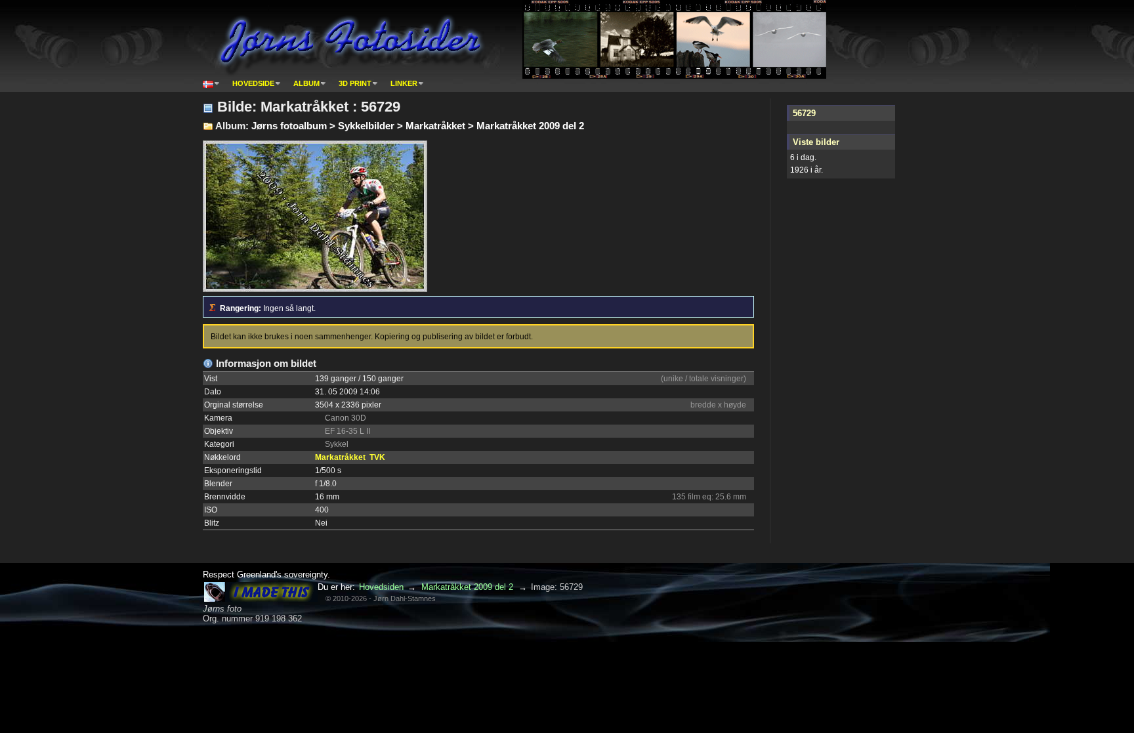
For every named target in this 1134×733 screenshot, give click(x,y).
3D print (355, 83)
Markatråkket (340, 457)
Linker (403, 83)
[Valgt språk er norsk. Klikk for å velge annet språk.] (211, 83)
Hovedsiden (381, 587)
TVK (377, 457)
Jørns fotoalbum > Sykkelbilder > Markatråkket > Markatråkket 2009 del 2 (417, 125)
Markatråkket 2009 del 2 (467, 587)
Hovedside (253, 83)
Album (306, 83)
